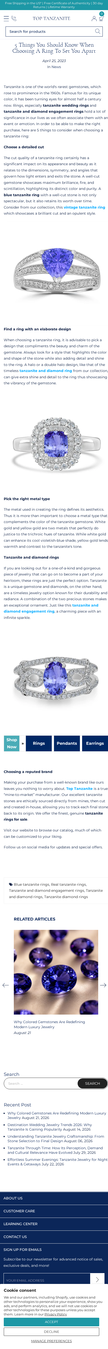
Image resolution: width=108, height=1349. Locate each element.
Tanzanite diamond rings (66, 897)
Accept (51, 1322)
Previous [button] (7, 985)
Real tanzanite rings (68, 884)
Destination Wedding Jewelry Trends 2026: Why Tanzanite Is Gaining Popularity (50, 1127)
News (56, 67)
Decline (51, 1332)
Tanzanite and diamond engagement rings (46, 890)
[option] (56, 983)
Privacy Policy (55, 1314)
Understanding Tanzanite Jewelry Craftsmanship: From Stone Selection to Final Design (56, 1138)
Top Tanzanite (79, 788)
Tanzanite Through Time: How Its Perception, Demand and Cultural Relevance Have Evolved (55, 1150)
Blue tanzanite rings (31, 884)
